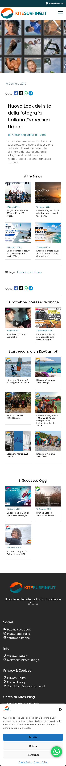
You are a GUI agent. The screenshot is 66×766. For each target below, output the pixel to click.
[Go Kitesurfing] (33, 13)
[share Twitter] (21, 94)
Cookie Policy (25, 762)
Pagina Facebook (18, 629)
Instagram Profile (18, 633)
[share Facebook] (16, 94)
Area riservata (56, 3)
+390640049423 (17, 655)
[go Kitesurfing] (33, 592)
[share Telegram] (31, 94)
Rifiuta (33, 746)
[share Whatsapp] (26, 94)
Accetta (33, 737)
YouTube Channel (18, 637)
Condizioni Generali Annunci (25, 686)
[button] (61, 709)
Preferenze (33, 755)
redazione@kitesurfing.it (22, 660)
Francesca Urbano (29, 272)
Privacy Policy (41, 762)
